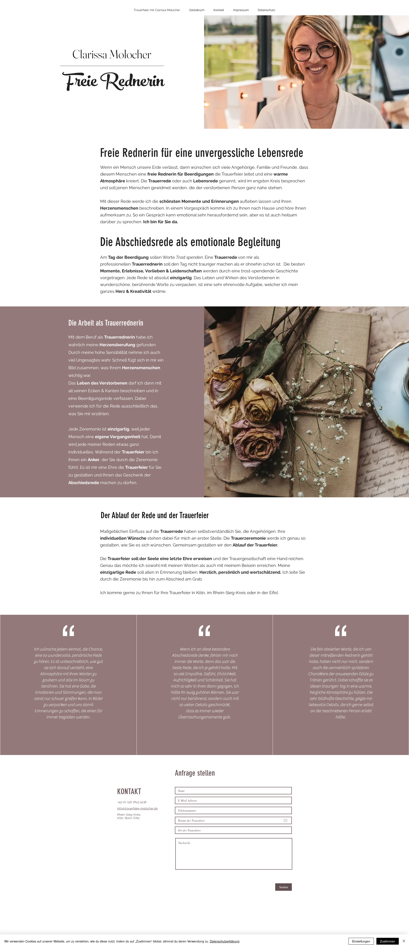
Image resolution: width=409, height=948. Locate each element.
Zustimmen (387, 941)
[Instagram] (119, 823)
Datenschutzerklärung (224, 941)
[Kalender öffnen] (285, 820)
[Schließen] (403, 941)
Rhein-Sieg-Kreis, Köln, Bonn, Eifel (129, 816)
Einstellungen (361, 941)
